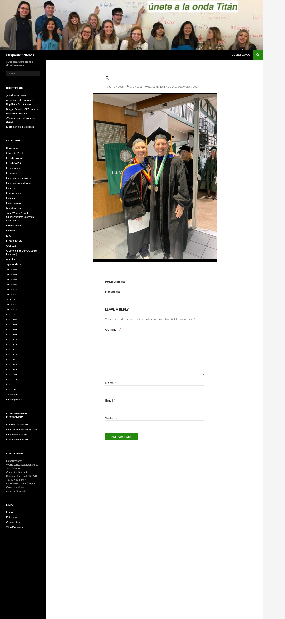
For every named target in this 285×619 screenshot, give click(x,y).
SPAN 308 (11, 334)
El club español (14, 158)
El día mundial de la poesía (20, 126)
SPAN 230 (11, 294)
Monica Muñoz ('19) (17, 439)
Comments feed (14, 522)
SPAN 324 (11, 354)
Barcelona (12, 148)
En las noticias (13, 168)
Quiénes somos (241, 54)
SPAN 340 (11, 359)
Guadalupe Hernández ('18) (21, 429)
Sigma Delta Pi (13, 264)
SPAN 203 (11, 284)
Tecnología (12, 394)
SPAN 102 (11, 274)
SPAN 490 (11, 389)
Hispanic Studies (20, 55)
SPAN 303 (11, 324)
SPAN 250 (11, 304)
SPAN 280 (11, 314)
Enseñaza (11, 173)
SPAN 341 (11, 364)
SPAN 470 (11, 384)
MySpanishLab (14, 240)
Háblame (11, 198)
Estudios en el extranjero (19, 183)
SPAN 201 (11, 279)
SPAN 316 (11, 344)
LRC (8, 235)
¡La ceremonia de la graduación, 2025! (174, 86)
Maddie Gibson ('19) (17, 424)
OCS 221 (11, 245)
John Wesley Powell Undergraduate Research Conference (20, 216)
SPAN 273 (11, 309)
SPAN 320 (11, 349)
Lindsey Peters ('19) (17, 434)
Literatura (11, 230)
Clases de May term (16, 153)
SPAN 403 (11, 374)
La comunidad (14, 225)
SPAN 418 (11, 379)
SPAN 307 (11, 329)
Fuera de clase (14, 193)
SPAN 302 (11, 319)
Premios (10, 259)
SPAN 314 (11, 339)
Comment (113, 329)
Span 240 (11, 299)
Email (110, 400)
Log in (9, 512)
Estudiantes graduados (18, 178)
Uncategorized (14, 399)
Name (110, 383)
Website (111, 418)
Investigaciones (14, 208)
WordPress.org (14, 527)
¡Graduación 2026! (16, 95)
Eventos (10, 188)
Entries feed (12, 517)
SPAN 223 (11, 289)
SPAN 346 (11, 369)
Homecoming (13, 203)
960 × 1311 (136, 86)
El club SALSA (13, 163)
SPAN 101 (11, 269)
